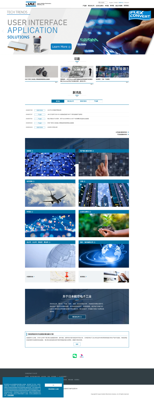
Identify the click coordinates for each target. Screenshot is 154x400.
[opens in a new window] (75, 355)
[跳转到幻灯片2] (75, 52)
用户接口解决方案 (35, 376)
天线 (48, 376)
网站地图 (70, 379)
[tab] (57, 101)
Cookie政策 (10, 395)
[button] (3, 31)
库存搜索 (53, 376)
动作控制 (43, 376)
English (111, 2)
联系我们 (77, 379)
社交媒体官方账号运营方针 (70, 388)
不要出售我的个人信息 (53, 389)
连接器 (27, 376)
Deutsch (127, 2)
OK (53, 385)
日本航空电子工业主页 (31, 373)
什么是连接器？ (63, 376)
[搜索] (99, 2)
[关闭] (60, 380)
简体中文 (121, 2)
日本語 (116, 2)
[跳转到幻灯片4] (78, 52)
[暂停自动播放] (137, 51)
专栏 (77, 344)
